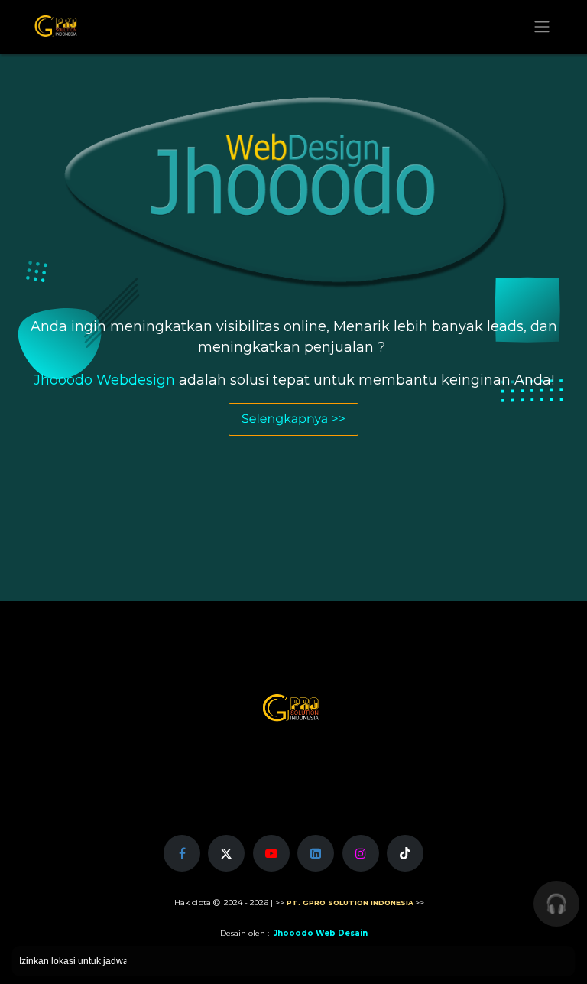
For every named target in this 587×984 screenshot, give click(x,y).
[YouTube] (271, 853)
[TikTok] (405, 853)
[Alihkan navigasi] (542, 27)
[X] (226, 853)
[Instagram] (360, 853)
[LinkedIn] (315, 853)
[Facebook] (182, 853)
